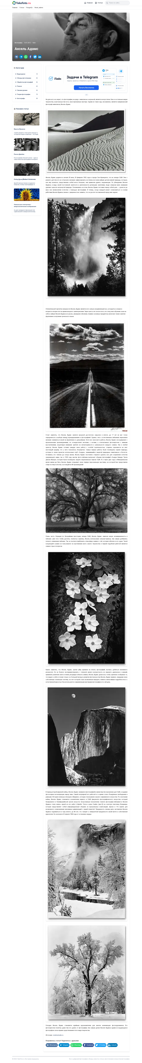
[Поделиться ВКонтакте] (16, 57)
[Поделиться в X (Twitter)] (35, 57)
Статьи (22, 7)
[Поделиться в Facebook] (30, 57)
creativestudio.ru (58, 1035)
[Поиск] (107, 3)
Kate (34, 42)
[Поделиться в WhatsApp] (26, 57)
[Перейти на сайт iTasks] (86, 79)
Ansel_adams (39, 7)
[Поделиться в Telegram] (21, 57)
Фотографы (18, 42)
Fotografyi (29, 7)
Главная (14, 7)
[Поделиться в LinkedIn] (40, 57)
